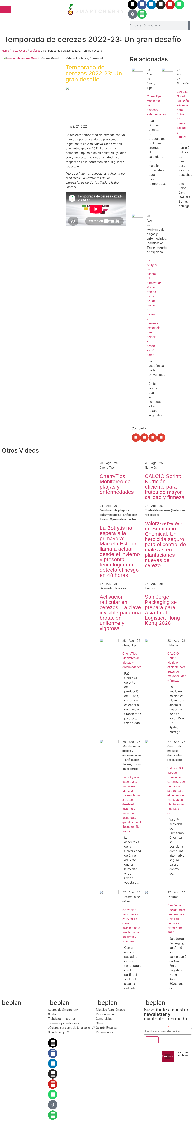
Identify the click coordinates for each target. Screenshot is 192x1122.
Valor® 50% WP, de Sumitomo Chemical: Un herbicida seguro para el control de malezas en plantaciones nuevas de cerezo (165, 544)
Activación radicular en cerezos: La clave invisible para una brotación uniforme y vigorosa (120, 612)
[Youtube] (170, 4)
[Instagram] (160, 4)
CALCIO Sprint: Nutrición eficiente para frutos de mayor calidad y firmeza (183, 114)
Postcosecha (19, 50)
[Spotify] (142, 14)
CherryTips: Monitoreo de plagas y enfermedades (117, 484)
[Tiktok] (132, 14)
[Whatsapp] (179, 4)
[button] (136, 437)
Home (5, 50)
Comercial (96, 58)
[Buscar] (189, 25)
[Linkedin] (151, 4)
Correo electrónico (156, 1026)
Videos (70, 58)
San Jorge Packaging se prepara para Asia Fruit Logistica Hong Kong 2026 (162, 610)
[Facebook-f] (142, 4)
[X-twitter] (132, 4)
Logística (35, 50)
